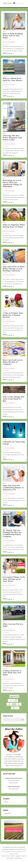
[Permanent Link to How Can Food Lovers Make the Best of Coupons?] (14, 356)
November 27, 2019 (7, 538)
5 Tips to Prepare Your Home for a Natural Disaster (13, 315)
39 (11, 704)
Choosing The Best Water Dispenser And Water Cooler (12, 138)
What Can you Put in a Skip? (13, 625)
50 (12, 708)
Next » (17, 708)
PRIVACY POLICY (6, 856)
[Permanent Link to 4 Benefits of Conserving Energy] (14, 437)
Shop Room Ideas (13, 782)
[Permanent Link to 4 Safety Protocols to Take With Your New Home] (14, 666)
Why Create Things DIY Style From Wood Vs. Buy (13, 399)
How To (4, 31)
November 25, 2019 (7, 628)
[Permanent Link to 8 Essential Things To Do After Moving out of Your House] (14, 573)
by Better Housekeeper (9, 42)
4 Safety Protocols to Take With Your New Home (12, 673)
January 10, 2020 (7, 141)
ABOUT (13, 856)
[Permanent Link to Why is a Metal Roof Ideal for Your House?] (14, 74)
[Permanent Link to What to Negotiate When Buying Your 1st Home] (14, 220)
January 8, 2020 (7, 188)
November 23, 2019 (7, 676)
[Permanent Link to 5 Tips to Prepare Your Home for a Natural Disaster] (14, 309)
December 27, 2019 (7, 272)
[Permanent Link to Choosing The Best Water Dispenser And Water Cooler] (14, 131)
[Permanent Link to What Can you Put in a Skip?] (14, 620)
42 (20, 704)
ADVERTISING (18, 858)
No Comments (6, 44)
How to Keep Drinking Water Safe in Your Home (13, 36)
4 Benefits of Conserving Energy (14, 443)
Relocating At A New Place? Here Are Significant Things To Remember (12, 183)
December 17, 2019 (7, 319)
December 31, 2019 (7, 229)
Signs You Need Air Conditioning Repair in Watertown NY (13, 487)
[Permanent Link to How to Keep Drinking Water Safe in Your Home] (14, 29)
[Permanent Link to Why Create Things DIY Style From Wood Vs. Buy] (14, 392)
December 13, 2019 (7, 445)
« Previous (11, 700)
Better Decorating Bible (14, 780)
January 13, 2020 (7, 82)
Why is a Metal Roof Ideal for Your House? (13, 79)
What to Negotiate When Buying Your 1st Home (14, 226)
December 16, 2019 (7, 366)
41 (17, 704)
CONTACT (18, 856)
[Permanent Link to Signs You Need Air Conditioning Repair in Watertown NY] (14, 481)
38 (8, 704)
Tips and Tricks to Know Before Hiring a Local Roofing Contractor (14, 269)
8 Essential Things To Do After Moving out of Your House (14, 579)
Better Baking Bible (14, 788)
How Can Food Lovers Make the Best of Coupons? (13, 362)
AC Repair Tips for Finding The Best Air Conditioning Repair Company (12, 533)
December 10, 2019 (7, 491)
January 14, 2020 (7, 39)
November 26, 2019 (7, 583)
